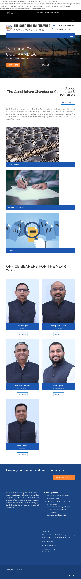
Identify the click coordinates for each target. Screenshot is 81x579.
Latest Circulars (14, 250)
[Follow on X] (12, 12)
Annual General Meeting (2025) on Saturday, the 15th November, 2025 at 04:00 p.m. (58, 509)
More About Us (67, 103)
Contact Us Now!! (64, 477)
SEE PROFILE (22, 334)
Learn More (13, 65)
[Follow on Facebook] (69, 575)
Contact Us (44, 65)
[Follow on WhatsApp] (8, 12)
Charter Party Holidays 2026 (56, 515)
